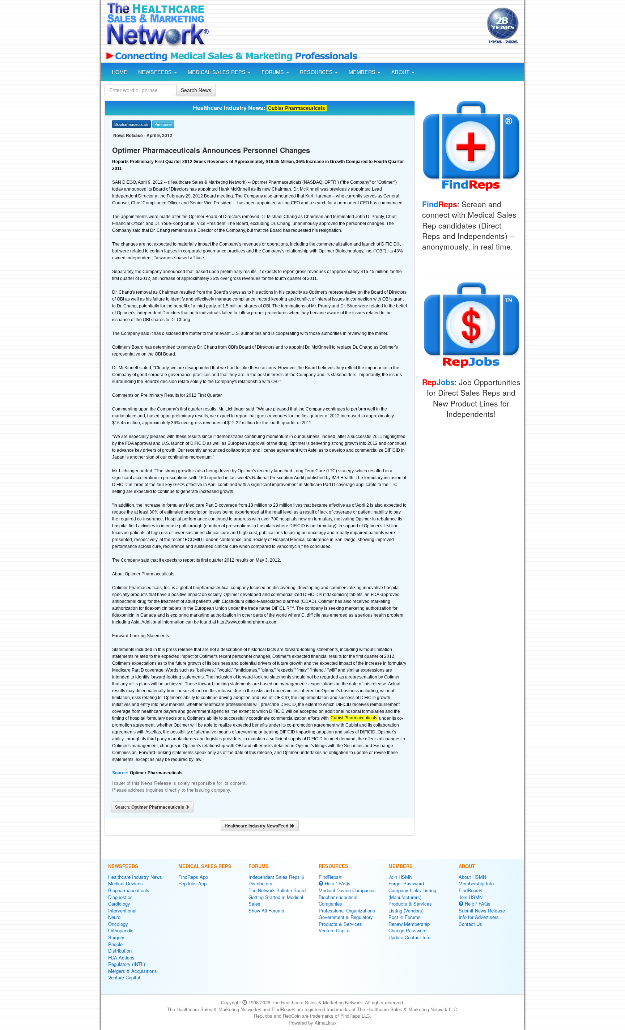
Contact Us (470, 923)
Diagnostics (120, 897)
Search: (150, 807)
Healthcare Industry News (135, 876)
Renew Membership (409, 923)
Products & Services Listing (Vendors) (410, 907)
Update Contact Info (409, 937)
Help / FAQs (336, 883)
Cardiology (119, 903)
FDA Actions (121, 957)
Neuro (114, 917)
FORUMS (273, 72)
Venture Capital (124, 977)
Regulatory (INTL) (126, 964)
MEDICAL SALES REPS (217, 72)
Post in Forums (404, 917)
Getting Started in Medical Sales (275, 900)
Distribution (120, 950)
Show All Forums (266, 910)
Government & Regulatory (346, 917)
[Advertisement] (347, 26)
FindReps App (193, 876)
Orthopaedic (120, 930)
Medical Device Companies (347, 890)
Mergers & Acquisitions (132, 970)
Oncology (118, 923)
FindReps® (330, 876)
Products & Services (340, 923)
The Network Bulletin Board (277, 890)
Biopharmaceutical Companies (338, 900)
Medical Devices (125, 883)
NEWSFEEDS (155, 72)
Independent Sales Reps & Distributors (276, 880)
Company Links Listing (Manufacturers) (412, 894)
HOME (119, 72)
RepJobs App (192, 883)
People (115, 944)
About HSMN (472, 876)
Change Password (407, 930)
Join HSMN (400, 876)
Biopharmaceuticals (128, 890)
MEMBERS (363, 72)
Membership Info (476, 883)
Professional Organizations (347, 910)
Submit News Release (482, 910)
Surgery (116, 937)
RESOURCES (317, 72)
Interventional (122, 910)
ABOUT (401, 72)
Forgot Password (406, 883)
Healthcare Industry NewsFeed (257, 825)
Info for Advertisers (479, 917)
